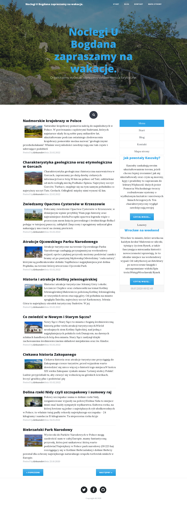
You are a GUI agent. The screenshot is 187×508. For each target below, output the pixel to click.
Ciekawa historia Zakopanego (49, 354)
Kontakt (138, 4)
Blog (126, 4)
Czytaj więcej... (141, 217)
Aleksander (38, 152)
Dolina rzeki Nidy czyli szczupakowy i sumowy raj (67, 392)
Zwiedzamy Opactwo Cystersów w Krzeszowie (64, 204)
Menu (142, 123)
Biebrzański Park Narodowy (48, 429)
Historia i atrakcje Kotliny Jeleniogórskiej (60, 279)
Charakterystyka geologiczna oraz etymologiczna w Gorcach (67, 164)
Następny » (105, 472)
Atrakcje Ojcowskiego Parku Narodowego (60, 241)
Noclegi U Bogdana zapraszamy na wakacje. (54, 4)
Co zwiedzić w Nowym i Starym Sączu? (57, 316)
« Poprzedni (33, 472)
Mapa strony (155, 4)
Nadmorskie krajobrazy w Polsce (52, 120)
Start (116, 4)
